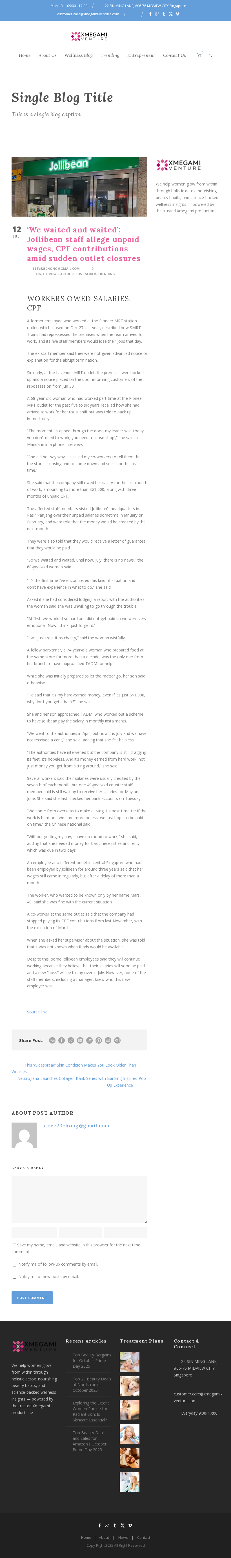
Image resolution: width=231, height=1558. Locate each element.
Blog (36, 274)
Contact (143, 1537)
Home (25, 55)
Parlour (66, 274)
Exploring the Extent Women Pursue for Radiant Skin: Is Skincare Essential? (91, 1411)
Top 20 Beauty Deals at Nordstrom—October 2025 (92, 1384)
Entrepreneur (141, 55)
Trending (110, 55)
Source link (37, 1012)
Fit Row (50, 274)
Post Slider (85, 274)
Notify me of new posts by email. (48, 1276)
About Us (48, 55)
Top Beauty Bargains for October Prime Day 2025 (92, 1360)
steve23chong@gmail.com (56, 268)
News (123, 1537)
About (104, 1537)
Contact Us (174, 55)
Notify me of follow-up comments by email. (58, 1264)
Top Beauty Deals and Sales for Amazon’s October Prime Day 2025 (89, 1441)
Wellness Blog (79, 55)
